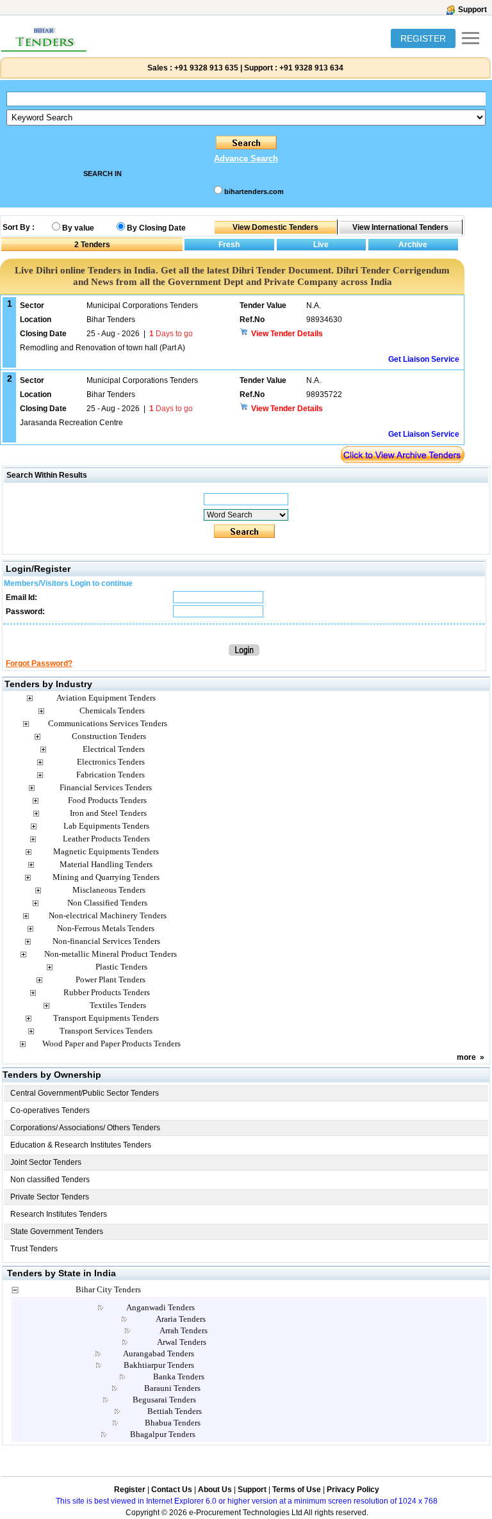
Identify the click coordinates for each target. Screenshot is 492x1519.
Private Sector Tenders (49, 1196)
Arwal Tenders (181, 1342)
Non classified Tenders (50, 1179)
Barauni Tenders (172, 1388)
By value (78, 227)
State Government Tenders (56, 1231)
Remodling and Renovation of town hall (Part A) (102, 347)
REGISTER (423, 38)
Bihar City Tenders (108, 1289)
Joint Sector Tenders (45, 1162)
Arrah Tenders (184, 1330)
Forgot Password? (39, 663)
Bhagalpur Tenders (162, 1434)
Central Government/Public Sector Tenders (84, 1093)
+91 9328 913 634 (311, 67)
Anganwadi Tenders (160, 1307)
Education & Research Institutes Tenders (80, 1145)
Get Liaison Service (423, 359)
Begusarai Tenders (164, 1399)
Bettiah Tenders (174, 1411)
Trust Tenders (34, 1248)
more (466, 1057)
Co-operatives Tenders (50, 1110)
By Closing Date (156, 227)
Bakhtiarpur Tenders (159, 1365)
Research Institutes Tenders (58, 1214)
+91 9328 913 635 (205, 67)
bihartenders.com (254, 191)
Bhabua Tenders (173, 1422)
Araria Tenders (181, 1319)
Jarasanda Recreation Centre (71, 422)
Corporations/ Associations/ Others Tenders (85, 1127)
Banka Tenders (178, 1376)
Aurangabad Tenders (158, 1353)
